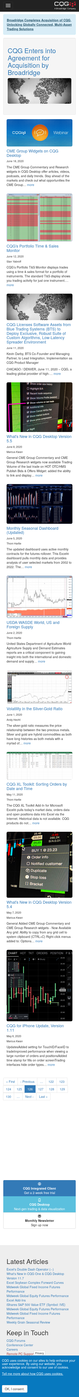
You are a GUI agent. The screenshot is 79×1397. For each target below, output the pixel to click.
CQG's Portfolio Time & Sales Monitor (33, 248)
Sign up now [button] (39, 1222)
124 (9, 1089)
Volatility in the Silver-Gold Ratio (35, 708)
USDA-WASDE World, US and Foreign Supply (33, 624)
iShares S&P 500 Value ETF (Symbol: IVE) (36, 1304)
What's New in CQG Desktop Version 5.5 (39, 438)
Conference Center (20, 1345)
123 (62, 1081)
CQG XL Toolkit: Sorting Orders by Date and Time (37, 786)
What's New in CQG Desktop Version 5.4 (39, 904)
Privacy (39, 1353)
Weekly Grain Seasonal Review (28, 1322)
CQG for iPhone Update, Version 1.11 (35, 1028)
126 (31, 1090)
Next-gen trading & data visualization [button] (39, 1206)
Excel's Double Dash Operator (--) (30, 1269)
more (30, 184)
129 (63, 1089)
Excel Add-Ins (16, 1300)
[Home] (65, 6)
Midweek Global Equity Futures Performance (38, 1296)
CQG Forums (16, 1340)
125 (20, 1089)
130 (9, 1096)
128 (52, 1089)
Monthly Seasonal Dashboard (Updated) (32, 530)
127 (41, 1089)
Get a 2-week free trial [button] (39, 1190)
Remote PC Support (20, 1354)
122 (52, 1081)
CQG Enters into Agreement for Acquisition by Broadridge (32, 61)
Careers (12, 1349)
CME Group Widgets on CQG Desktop (32, 153)
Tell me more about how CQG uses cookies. (32, 1373)
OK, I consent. (15, 1389)
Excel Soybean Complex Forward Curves (35, 1282)
